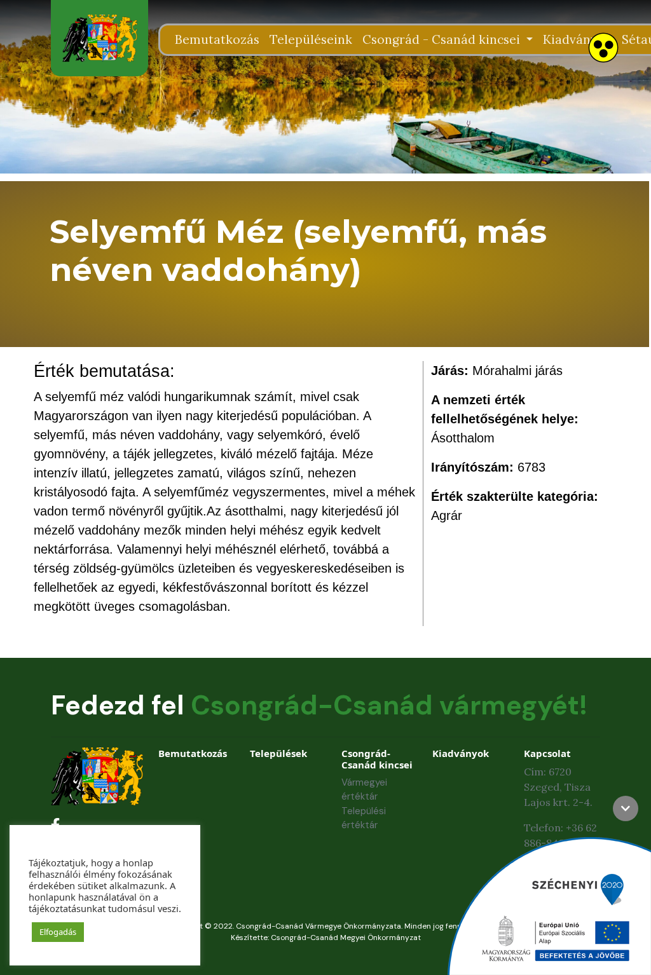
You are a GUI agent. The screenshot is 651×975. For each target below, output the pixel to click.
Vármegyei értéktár (364, 789)
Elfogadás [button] (57, 932)
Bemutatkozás (217, 39)
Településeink (311, 39)
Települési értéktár (363, 818)
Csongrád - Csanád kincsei (442, 39)
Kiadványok (577, 39)
